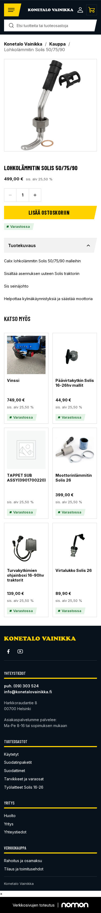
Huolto (10, 815)
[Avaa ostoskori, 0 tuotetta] (91, 10)
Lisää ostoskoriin (49, 212)
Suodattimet (14, 770)
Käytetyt (11, 754)
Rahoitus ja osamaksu (23, 860)
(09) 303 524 (26, 686)
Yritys (8, 824)
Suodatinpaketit (18, 762)
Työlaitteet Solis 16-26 (23, 787)
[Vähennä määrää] (10, 195)
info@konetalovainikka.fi (28, 692)
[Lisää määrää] (35, 195)
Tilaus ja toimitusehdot (23, 869)
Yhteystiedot (15, 832)
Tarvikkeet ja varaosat (24, 779)
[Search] (11, 25)
